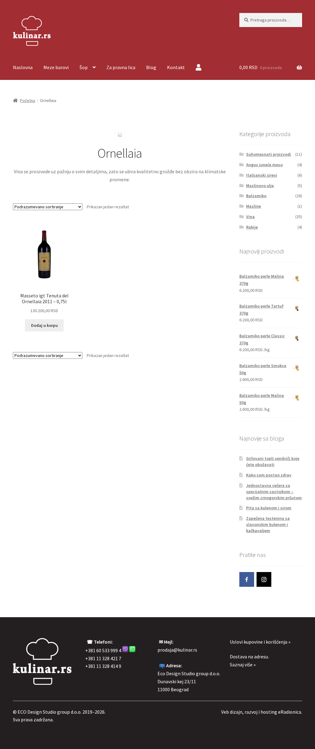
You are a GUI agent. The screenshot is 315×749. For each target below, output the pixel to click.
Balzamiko (256, 195)
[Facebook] (246, 579)
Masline (253, 206)
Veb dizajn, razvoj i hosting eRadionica (261, 712)
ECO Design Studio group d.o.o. (50, 712)
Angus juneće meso (264, 164)
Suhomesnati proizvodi (268, 154)
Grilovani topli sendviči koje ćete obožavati (272, 461)
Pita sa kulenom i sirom (268, 508)
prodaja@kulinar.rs (177, 650)
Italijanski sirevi (261, 175)
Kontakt (176, 67)
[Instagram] (264, 579)
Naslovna (23, 67)
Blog (151, 67)
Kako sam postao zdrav (268, 475)
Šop (83, 67)
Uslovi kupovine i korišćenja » (260, 642)
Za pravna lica (120, 67)
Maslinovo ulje (260, 185)
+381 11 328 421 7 (103, 658)
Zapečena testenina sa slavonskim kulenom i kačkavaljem (268, 524)
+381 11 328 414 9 (103, 666)
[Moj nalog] (198, 68)
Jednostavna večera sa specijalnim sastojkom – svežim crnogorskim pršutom (274, 491)
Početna (27, 100)
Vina (250, 216)
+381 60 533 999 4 (103, 650)
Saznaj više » (243, 664)
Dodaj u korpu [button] (44, 325)
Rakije (252, 227)
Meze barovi (56, 67)
